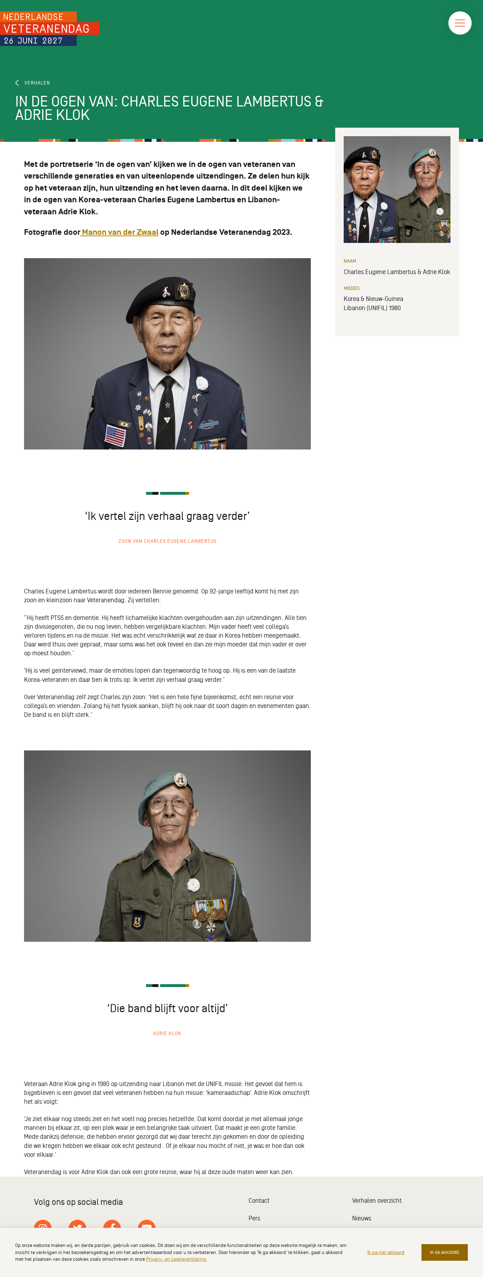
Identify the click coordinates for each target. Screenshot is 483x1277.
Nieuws (361, 1218)
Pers (254, 1218)
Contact (259, 1200)
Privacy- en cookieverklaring (176, 1259)
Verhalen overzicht (377, 1200)
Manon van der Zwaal (119, 232)
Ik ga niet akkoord (386, 1252)
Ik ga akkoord (444, 1252)
